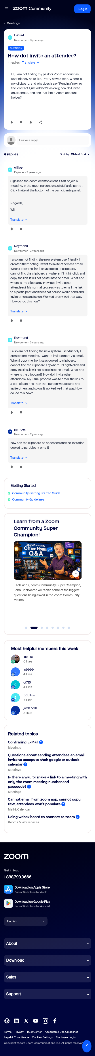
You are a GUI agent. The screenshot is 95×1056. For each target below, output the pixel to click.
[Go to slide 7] (63, 628)
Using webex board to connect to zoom (41, 817)
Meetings (13, 23)
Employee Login (66, 1037)
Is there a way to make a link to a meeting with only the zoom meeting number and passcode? (47, 782)
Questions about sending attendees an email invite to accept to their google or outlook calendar (46, 759)
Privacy (19, 1032)
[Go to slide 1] (26, 628)
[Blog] (7, 1021)
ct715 (27, 682)
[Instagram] (45, 1021)
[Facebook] (55, 1021)
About (11, 943)
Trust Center (34, 1032)
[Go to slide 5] (53, 628)
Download (15, 960)
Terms (7, 1032)
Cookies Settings (42, 1037)
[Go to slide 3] (39, 628)
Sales (11, 977)
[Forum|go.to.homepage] (32, 9)
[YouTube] (35, 1021)
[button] (6, 9)
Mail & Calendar (19, 809)
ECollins (29, 695)
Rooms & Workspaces (23, 822)
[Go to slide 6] (58, 628)
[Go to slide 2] (32, 628)
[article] (47, 199)
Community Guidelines (28, 499)
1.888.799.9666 (17, 877)
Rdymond (21, 246)
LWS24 (19, 35)
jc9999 (28, 670)
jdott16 (28, 657)
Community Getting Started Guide (36, 493)
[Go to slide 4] (47, 628)
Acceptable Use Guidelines (61, 1032)
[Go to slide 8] (69, 628)
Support (13, 994)
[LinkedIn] (16, 1021)
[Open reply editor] (47, 140)
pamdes (20, 429)
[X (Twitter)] (26, 1021)
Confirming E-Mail (23, 742)
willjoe (18, 168)
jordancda (30, 708)
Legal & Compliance (16, 1037)
